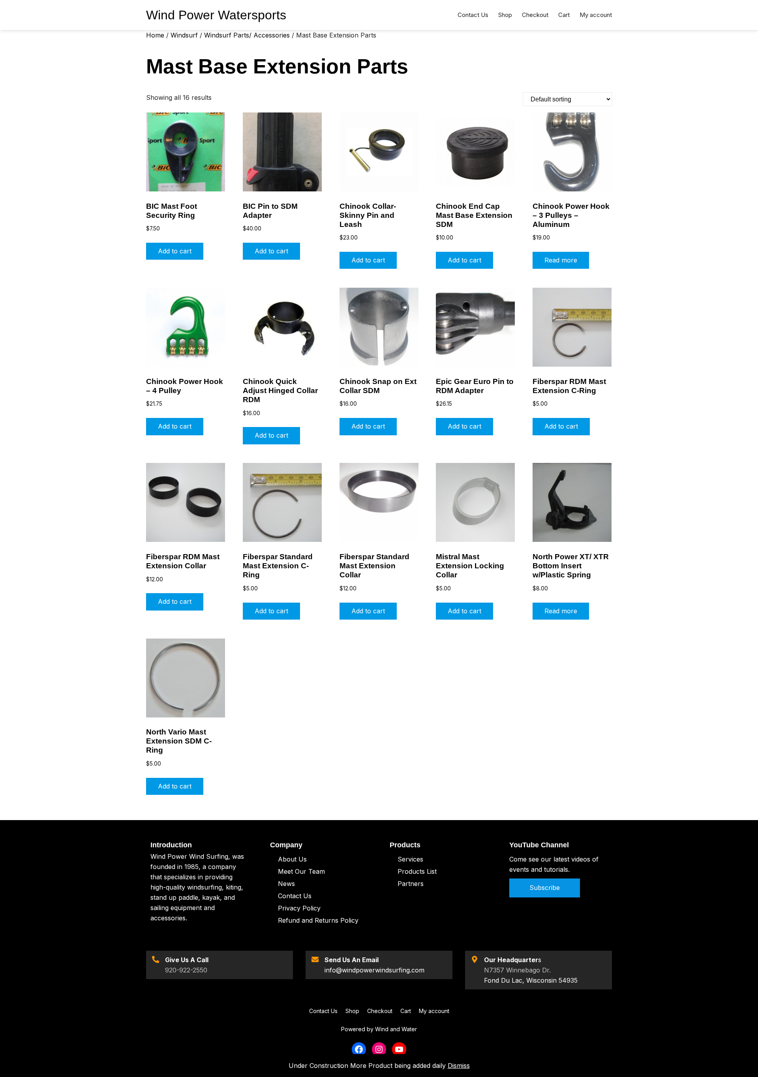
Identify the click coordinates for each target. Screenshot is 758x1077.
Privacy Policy (299, 908)
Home (155, 35)
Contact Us (294, 896)
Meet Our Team (301, 871)
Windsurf (184, 35)
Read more (560, 260)
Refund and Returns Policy (318, 920)
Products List (417, 871)
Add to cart (174, 251)
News (286, 884)
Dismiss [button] (459, 1066)
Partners (411, 884)
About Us (292, 859)
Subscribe (544, 888)
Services (410, 859)
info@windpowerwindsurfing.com (374, 970)
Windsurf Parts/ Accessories (247, 35)
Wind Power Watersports (216, 15)
